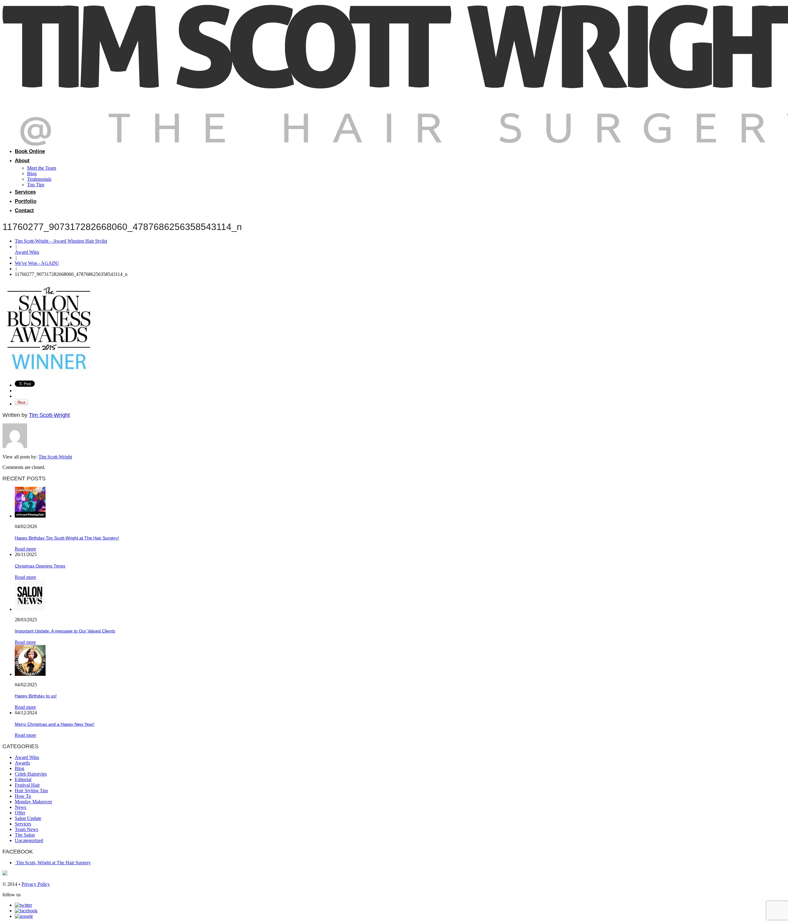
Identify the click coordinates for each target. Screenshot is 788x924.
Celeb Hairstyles (31, 774)
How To (23, 796)
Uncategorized (29, 840)
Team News (26, 829)
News (20, 807)
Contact (24, 210)
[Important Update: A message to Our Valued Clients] (30, 609)
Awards (22, 762)
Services (25, 192)
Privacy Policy (36, 884)
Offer (20, 812)
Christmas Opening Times (40, 565)
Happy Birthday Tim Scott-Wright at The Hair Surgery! (67, 537)
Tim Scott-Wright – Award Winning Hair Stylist (61, 241)
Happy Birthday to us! (36, 695)
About (22, 160)
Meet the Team (41, 168)
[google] (24, 916)
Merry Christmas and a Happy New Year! (54, 724)
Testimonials (39, 179)
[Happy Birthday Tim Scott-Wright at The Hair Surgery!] (30, 515)
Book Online (30, 151)
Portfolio (25, 201)
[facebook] (26, 910)
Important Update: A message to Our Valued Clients (65, 630)
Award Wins (27, 252)
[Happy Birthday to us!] (30, 674)
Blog (32, 173)
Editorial (23, 779)
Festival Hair (27, 785)
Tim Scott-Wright (49, 415)
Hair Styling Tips (31, 790)
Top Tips (35, 184)
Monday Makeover (33, 801)
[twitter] (23, 905)
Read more (25, 548)
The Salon (25, 834)
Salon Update (28, 818)
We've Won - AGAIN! (37, 263)
